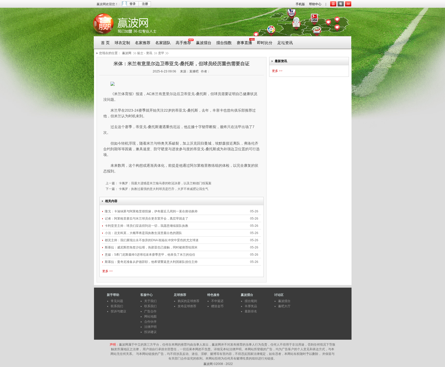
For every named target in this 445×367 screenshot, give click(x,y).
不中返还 (217, 301)
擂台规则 (251, 301)
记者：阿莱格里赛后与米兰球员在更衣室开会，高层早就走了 (147, 218)
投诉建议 (150, 332)
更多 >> (107, 271)
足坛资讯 (285, 43)
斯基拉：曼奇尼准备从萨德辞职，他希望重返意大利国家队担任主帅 (151, 262)
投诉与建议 (118, 311)
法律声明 (150, 327)
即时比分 (264, 43)
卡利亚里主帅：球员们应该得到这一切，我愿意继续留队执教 (147, 226)
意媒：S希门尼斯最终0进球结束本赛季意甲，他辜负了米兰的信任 (150, 254)
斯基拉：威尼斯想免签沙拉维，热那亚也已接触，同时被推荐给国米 (151, 247)
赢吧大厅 (284, 306)
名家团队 (163, 43)
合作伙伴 (150, 321)
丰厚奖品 (251, 306)
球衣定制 (122, 43)
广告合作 (150, 311)
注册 (145, 4)
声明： (114, 344)
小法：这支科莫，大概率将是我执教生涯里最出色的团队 (143, 233)
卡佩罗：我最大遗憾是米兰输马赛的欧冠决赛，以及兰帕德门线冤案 (164, 183)
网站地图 (150, 316)
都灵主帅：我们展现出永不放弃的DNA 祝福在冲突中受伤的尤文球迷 (152, 240)
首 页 (105, 43)
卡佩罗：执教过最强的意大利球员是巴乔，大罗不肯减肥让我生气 (163, 189)
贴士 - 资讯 (144, 53)
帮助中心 (315, 4)
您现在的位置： (110, 53)
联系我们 (117, 306)
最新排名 (251, 311)
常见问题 (117, 301)
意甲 (161, 53)
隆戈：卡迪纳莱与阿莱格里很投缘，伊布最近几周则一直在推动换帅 (151, 211)
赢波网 (126, 53)
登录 (133, 4)
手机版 (300, 4)
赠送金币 (217, 306)
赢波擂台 (203, 43)
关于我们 (150, 301)
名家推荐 (142, 43)
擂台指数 (224, 43)
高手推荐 (183, 43)
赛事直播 (244, 43)
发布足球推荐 (187, 306)
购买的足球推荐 (188, 301)
